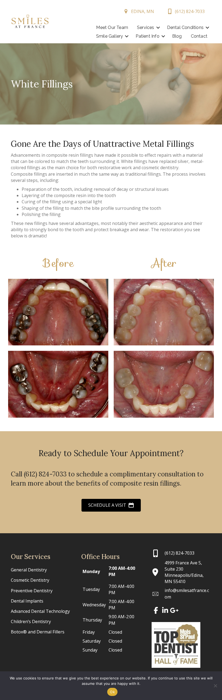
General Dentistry (29, 570)
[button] (158, 27)
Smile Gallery (109, 36)
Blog (177, 36)
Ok (112, 692)
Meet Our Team (112, 27)
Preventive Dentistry (32, 591)
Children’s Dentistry (31, 621)
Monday (91, 571)
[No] (215, 685)
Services (145, 27)
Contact (199, 36)
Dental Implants (27, 601)
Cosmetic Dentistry (30, 580)
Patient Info (147, 36)
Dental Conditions (185, 27)
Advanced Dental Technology (40, 611)
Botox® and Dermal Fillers (37, 632)
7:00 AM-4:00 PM (122, 571)
